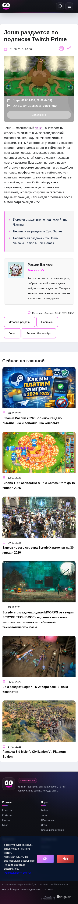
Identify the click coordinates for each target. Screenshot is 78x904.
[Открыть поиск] (60, 6)
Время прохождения (52, 830)
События (7, 815)
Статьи (6, 820)
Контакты (47, 889)
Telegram (33, 270)
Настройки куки (10, 889)
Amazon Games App (39, 333)
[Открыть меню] (69, 6)
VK (42, 270)
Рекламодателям (30, 889)
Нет (65, 858)
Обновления (48, 820)
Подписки (47, 321)
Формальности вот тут (17, 872)
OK (45, 858)
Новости (7, 810)
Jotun (12, 333)
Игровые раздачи (19, 321)
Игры (44, 825)
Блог (5, 825)
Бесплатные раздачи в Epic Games (37, 231)
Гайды (44, 810)
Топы (44, 815)
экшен (39, 128)
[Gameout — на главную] (6, 6)
